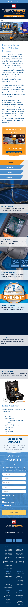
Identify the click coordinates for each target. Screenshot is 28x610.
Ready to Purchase (9, 502)
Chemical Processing (8, 596)
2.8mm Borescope (8, 554)
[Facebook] (7, 540)
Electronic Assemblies (20, 581)
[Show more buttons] (23, 145)
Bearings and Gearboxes (20, 583)
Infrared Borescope (8, 566)
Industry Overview (8, 592)
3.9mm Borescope (8, 553)
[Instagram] (17, 540)
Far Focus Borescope (8, 568)
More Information (9, 495)
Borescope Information (8, 585)
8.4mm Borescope (8, 550)
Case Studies (8, 602)
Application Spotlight (8, 587)
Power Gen (8, 595)
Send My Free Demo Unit (14, 152)
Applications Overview (19, 573)
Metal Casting (20, 584)
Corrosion (20, 579)
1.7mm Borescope (8, 557)
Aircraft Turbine (20, 575)
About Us (8, 573)
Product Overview (8, 549)
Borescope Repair (19, 595)
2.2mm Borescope (8, 556)
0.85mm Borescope (8, 560)
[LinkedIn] (20, 540)
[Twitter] (10, 540)
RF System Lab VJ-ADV (19, 562)
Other (8, 600)
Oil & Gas (8, 599)
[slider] (14, 145)
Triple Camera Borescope (8, 562)
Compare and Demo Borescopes (14, 16)
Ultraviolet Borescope (8, 565)
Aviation (8, 594)
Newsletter (7, 505)
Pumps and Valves (19, 577)
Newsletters (20, 601)
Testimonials (8, 581)
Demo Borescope (9, 499)
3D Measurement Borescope (8, 564)
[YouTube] (14, 540)
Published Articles (19, 602)
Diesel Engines (20, 580)
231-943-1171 (15, 1)
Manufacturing (8, 598)
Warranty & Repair (8, 579)
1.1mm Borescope (8, 558)
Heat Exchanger (20, 576)
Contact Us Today (19, 592)
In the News (20, 600)
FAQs (8, 580)
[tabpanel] (14, 279)
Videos (8, 577)
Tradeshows (8, 583)
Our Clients (8, 575)
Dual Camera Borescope (8, 561)
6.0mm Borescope (8, 551)
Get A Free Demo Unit (20, 594)
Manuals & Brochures (8, 576)
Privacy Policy (20, 604)
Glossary (8, 584)
